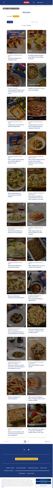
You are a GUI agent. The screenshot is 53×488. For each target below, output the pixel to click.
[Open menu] (4, 2)
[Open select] (45, 22)
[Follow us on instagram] (24, 449)
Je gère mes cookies (30, 473)
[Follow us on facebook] (28, 449)
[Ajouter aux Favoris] (23, 32)
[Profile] (49, 2)
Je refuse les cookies (43, 482)
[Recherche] (33, 2)
